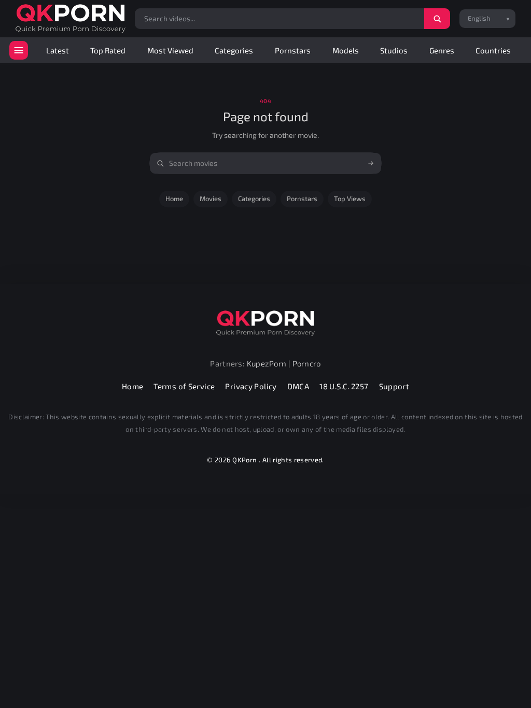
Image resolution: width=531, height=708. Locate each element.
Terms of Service (184, 386)
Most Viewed (170, 50)
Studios (394, 50)
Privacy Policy (250, 386)
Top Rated (107, 50)
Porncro (306, 363)
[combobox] (265, 163)
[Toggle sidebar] (18, 50)
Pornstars (293, 50)
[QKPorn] (70, 18)
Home (174, 198)
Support (394, 386)
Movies (210, 198)
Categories (234, 50)
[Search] (437, 18)
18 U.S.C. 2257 (343, 386)
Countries (493, 50)
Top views (350, 198)
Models (345, 50)
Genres (441, 50)
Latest (57, 50)
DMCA (298, 386)
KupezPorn (267, 363)
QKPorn (244, 460)
